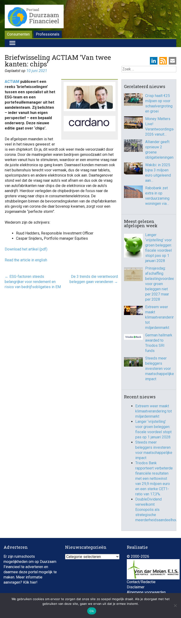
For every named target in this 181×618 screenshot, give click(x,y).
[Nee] (175, 605)
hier (33, 582)
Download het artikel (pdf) (26, 249)
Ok (92, 611)
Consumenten (18, 34)
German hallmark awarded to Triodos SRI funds (158, 343)
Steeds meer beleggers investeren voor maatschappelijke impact (159, 368)
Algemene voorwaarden (146, 592)
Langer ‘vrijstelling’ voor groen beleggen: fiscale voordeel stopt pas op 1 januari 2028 (158, 248)
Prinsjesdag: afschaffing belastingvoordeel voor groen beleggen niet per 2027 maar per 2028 (159, 284)
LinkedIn (153, 61)
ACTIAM (12, 81)
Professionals (47, 34)
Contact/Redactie (141, 582)
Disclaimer (135, 587)
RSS (163, 61)
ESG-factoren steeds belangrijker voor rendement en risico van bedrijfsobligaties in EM (33, 281)
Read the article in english (26, 260)
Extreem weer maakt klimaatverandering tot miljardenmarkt (159, 317)
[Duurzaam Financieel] (34, 17)
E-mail (172, 61)
